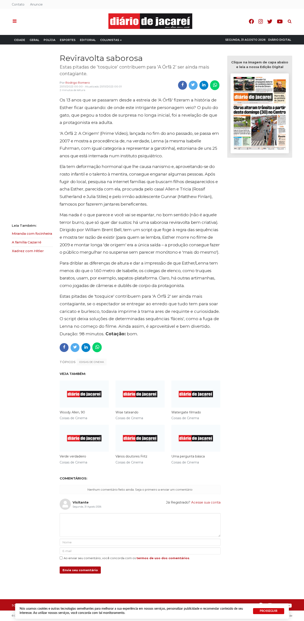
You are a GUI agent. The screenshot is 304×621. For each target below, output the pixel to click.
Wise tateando (127, 412)
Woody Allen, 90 (72, 412)
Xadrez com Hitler (28, 251)
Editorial (88, 40)
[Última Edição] (260, 114)
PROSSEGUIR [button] (268, 611)
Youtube (280, 21)
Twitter (270, 21)
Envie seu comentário (80, 570)
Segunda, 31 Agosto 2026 (245, 39)
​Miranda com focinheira (32, 233)
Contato (18, 4)
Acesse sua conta (206, 502)
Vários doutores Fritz (131, 456)
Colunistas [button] (109, 40)
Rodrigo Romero (77, 82)
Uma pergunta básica (188, 456)
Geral (34, 40)
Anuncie (36, 4)
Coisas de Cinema (91, 362)
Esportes (67, 40)
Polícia (49, 40)
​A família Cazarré (26, 242)
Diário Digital (279, 39)
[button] (14, 21)
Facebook (251, 21)
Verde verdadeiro (73, 456)
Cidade (19, 40)
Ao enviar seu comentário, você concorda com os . (127, 558)
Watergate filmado (186, 412)
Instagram (260, 21)
